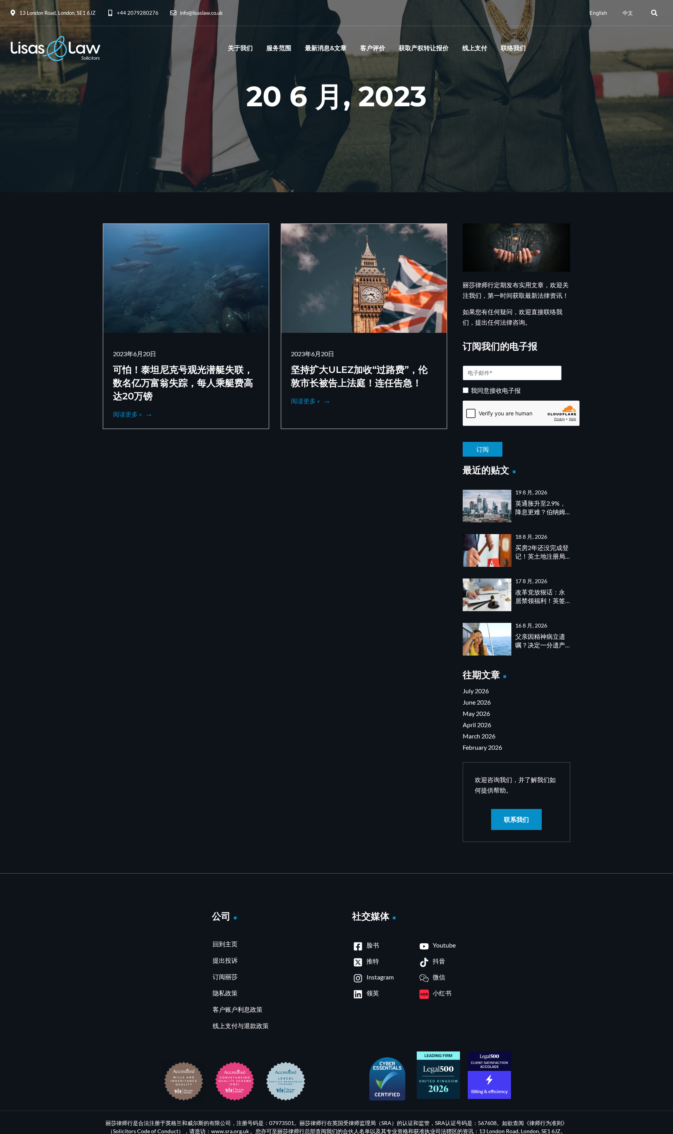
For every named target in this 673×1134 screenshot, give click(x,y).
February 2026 (482, 747)
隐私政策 (225, 993)
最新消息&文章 (326, 48)
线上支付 (474, 48)
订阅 (516, 443)
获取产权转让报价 (424, 48)
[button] (654, 13)
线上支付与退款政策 (241, 1025)
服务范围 (278, 48)
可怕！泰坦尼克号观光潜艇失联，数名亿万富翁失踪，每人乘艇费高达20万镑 (183, 383)
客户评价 (372, 48)
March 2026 (479, 736)
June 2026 (477, 702)
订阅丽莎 (225, 976)
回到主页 (225, 944)
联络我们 (513, 48)
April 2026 (477, 724)
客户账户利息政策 (238, 1009)
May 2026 (476, 713)
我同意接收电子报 (496, 390)
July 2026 (476, 690)
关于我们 (240, 48)
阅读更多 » (128, 414)
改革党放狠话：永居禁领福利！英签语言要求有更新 (540, 600)
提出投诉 (225, 960)
